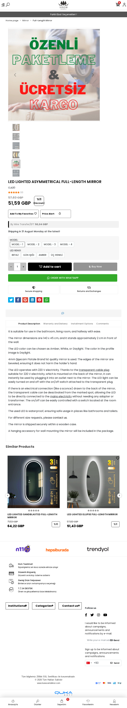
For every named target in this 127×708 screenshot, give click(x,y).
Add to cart (52, 267)
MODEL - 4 (66, 244)
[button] (15, 75)
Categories (44, 606)
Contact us (70, 606)
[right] (119, 496)
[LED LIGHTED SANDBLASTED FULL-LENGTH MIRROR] (34, 482)
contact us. (60, 418)
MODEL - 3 (50, 244)
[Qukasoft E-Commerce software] (63, 693)
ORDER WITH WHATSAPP (64, 277)
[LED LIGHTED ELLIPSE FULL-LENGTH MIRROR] (93, 482)
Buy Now (97, 266)
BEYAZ (15, 255)
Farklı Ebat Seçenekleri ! (63, 14)
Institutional (17, 606)
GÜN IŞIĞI (28, 255)
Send (116, 640)
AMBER (42, 255)
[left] (8, 496)
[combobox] (89, 663)
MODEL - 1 (17, 244)
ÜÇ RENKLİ (57, 255)
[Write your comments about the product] (63, 313)
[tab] (29, 323)
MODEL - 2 (33, 244)
